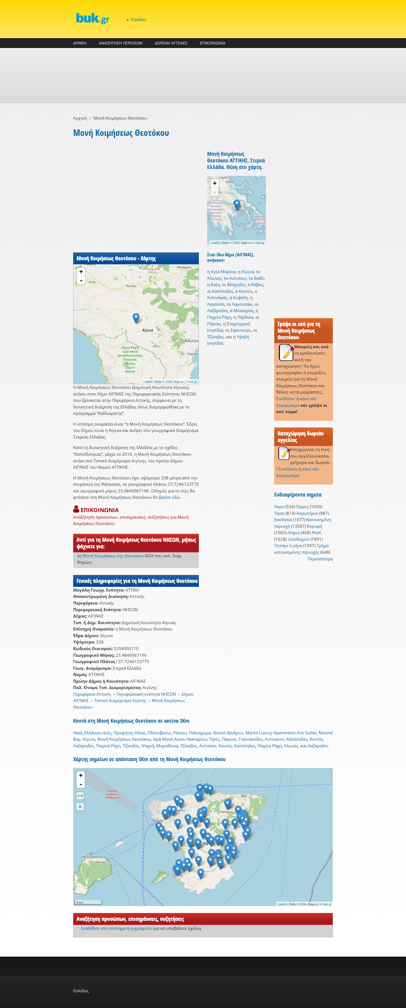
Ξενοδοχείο (298, 539)
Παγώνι (229, 739)
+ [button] (81, 271)
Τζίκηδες (215, 336)
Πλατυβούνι (159, 732)
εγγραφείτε (141, 928)
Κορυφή (314, 526)
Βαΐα (215, 284)
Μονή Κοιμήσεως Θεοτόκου (124, 739)
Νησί (316, 532)
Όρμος (302, 506)
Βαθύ (259, 278)
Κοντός (245, 291)
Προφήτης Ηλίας (130, 732)
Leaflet (147, 381)
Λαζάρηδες (217, 310)
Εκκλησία (283, 519)
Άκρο (279, 506)
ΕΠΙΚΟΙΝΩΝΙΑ (212, 43)
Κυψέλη (240, 297)
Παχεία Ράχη (219, 317)
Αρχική (80, 118)
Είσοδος (138, 19)
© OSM (167, 381)
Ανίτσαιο (237, 278)
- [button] (81, 280)
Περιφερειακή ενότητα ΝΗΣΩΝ (146, 694)
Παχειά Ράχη (108, 745)
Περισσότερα (320, 558)
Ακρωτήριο (307, 513)
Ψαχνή (147, 745)
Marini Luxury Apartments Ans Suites (281, 732)
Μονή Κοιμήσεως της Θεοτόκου (113, 555)
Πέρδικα (245, 317)
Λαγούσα (215, 304)
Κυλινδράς (217, 297)
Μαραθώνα (167, 745)
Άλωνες (214, 278)
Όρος (279, 513)
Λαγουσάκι (242, 304)
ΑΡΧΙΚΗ (79, 43)
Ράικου (180, 732)
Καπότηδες (222, 291)
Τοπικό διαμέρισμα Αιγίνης (120, 700)
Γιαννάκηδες (251, 739)
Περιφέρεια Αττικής (92, 694)
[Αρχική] (92, 18)
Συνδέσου (285, 398)
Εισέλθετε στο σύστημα (103, 928)
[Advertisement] (203, 75)
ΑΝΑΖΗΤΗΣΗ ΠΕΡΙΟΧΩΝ (121, 43)
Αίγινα (247, 271)
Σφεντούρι (241, 330)
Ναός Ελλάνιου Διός (92, 732)
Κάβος (257, 284)
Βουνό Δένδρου (228, 732)
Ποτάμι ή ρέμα (288, 545)
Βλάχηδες (236, 284)
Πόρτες (214, 323)
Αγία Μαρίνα (223, 271)
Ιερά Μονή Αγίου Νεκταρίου (180, 739)
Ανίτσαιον (274, 739)
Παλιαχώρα (200, 732)
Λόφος (294, 532)
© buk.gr (191, 381)
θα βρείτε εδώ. (167, 497)
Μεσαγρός (244, 310)
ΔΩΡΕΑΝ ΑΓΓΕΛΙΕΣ (171, 43)
